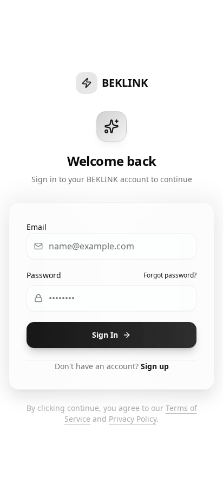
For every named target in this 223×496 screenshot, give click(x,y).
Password (44, 275)
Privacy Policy (132, 419)
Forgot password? (169, 275)
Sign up (155, 366)
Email (37, 227)
